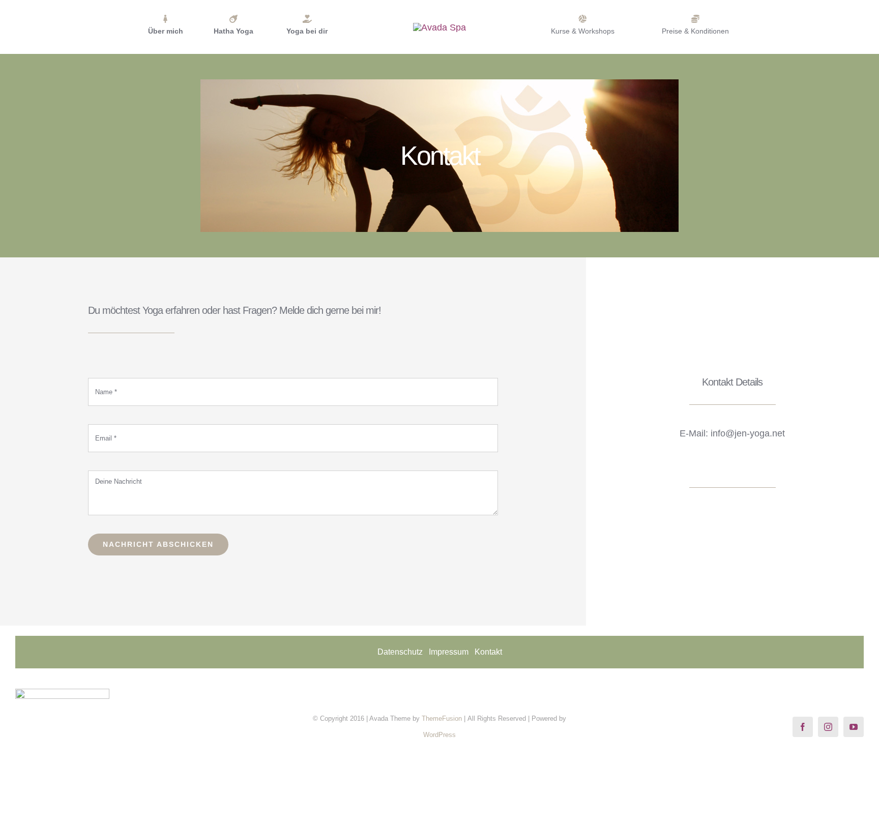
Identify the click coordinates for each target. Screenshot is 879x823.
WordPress (439, 735)
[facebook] (803, 727)
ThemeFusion (442, 718)
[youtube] (853, 727)
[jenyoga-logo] (439, 27)
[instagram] (828, 727)
